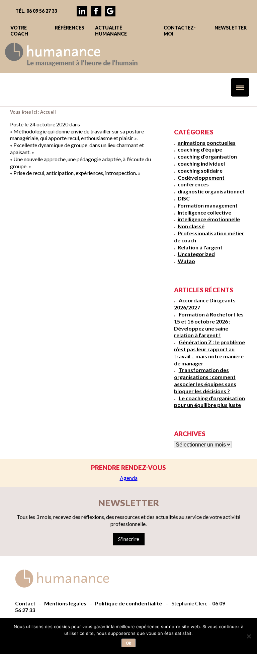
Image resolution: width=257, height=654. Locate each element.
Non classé (191, 226)
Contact (25, 603)
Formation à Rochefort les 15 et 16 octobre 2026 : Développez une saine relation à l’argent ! (209, 324)
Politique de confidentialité (128, 603)
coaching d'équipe (200, 149)
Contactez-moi (180, 31)
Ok (128, 643)
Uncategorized (196, 254)
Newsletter (231, 28)
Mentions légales (65, 603)
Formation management (208, 205)
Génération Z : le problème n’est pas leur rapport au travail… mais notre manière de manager (209, 352)
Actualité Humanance (111, 31)
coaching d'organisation (207, 156)
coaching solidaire (200, 170)
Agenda (129, 478)
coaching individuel (201, 163)
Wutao (186, 261)
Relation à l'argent (200, 247)
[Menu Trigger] (240, 87)
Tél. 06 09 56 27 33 (36, 11)
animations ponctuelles (207, 142)
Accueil (48, 112)
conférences (193, 184)
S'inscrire (128, 539)
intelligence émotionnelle (209, 219)
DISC (184, 198)
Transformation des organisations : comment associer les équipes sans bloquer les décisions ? (205, 380)
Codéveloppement (201, 177)
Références (69, 28)
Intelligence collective (204, 212)
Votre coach (19, 31)
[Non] (248, 636)
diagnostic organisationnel (211, 191)
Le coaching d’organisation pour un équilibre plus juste (209, 401)
